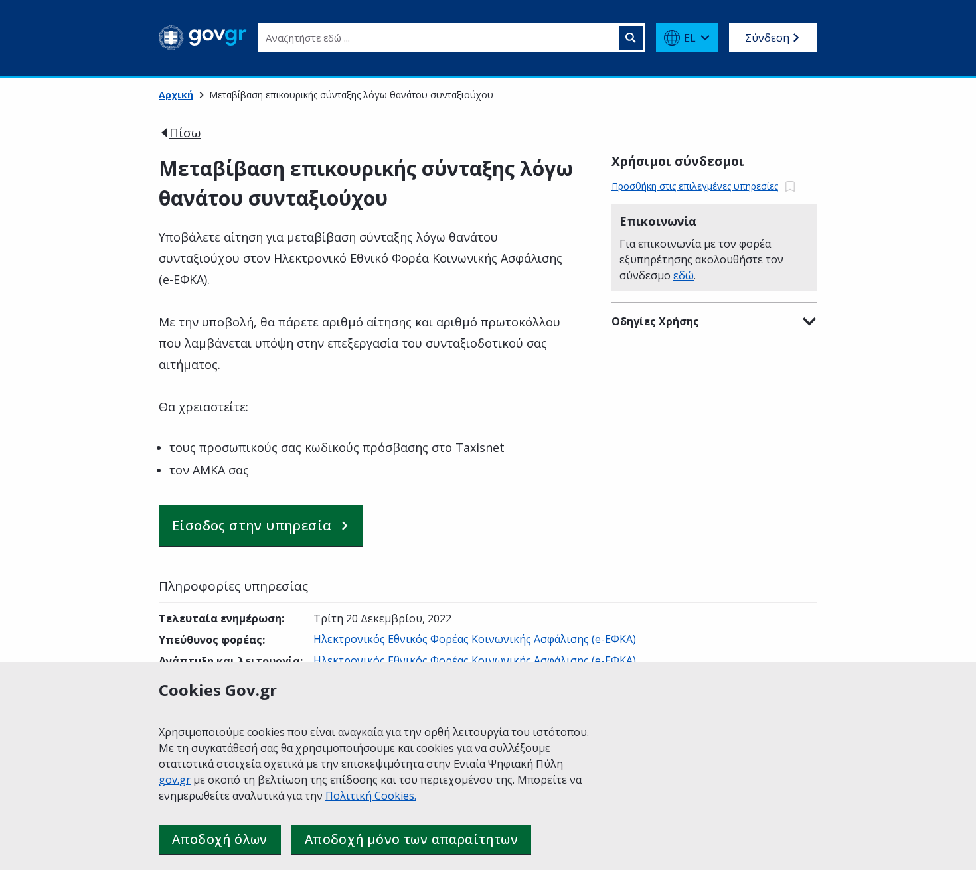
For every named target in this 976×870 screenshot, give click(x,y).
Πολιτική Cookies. (370, 795)
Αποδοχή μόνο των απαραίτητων (411, 839)
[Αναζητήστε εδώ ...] (631, 38)
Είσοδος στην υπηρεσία (251, 525)
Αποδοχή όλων (220, 839)
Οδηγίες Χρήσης (655, 321)
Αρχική (176, 94)
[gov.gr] (203, 37)
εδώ (683, 275)
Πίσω (185, 132)
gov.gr (175, 779)
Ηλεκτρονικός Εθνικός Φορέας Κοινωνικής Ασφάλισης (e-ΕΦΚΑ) (474, 639)
